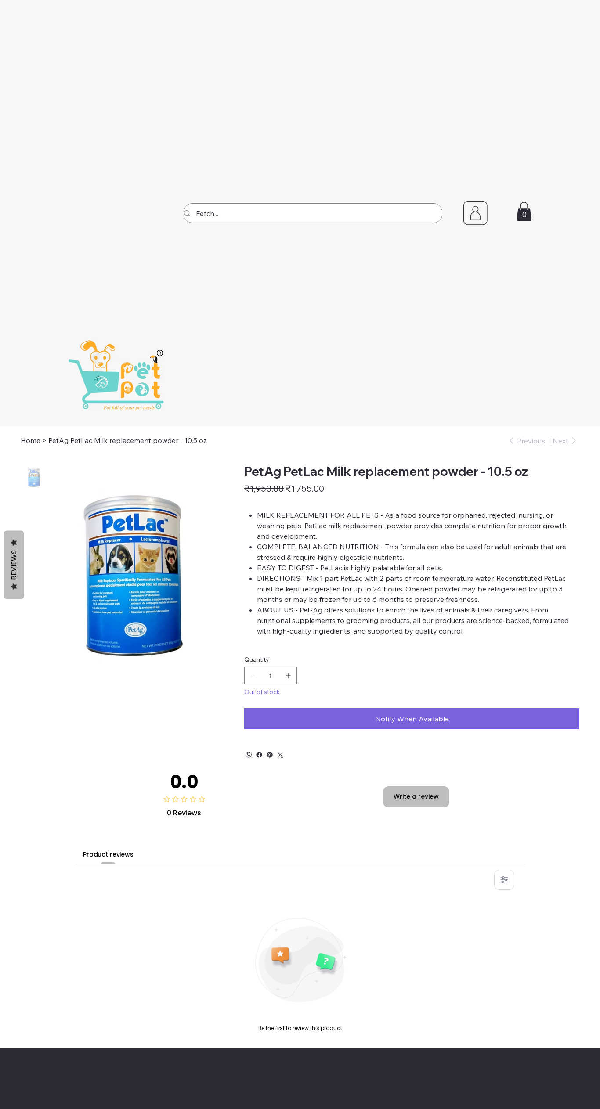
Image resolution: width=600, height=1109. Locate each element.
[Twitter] (280, 754)
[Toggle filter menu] (504, 880)
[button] (524, 211)
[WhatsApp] (248, 754)
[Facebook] (259, 754)
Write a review (416, 796)
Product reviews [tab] (108, 854)
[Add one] (288, 675)
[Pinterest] (269, 754)
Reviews (14, 565)
